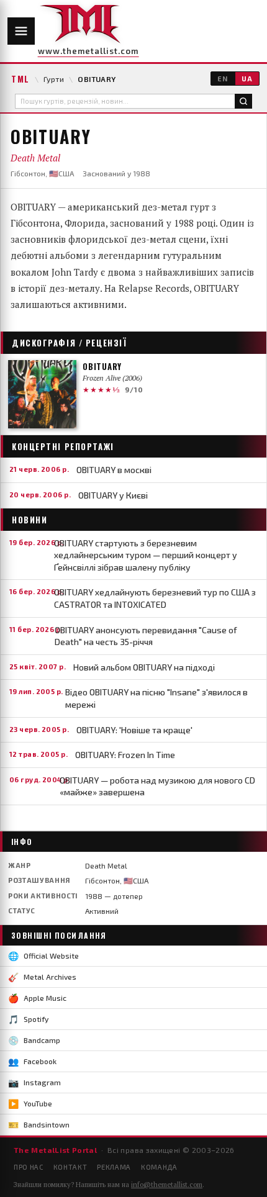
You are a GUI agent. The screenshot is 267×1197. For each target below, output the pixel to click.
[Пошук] (243, 101)
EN (222, 79)
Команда (159, 1167)
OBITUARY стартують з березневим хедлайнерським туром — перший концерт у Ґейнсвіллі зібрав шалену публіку (145, 555)
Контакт (70, 1167)
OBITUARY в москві (114, 469)
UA (247, 79)
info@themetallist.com (166, 1184)
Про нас (28, 1167)
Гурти (53, 79)
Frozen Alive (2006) (112, 377)
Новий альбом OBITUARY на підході (144, 667)
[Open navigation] (21, 31)
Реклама (114, 1167)
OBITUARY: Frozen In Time (125, 754)
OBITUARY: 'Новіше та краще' (134, 730)
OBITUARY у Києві (113, 495)
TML (20, 79)
